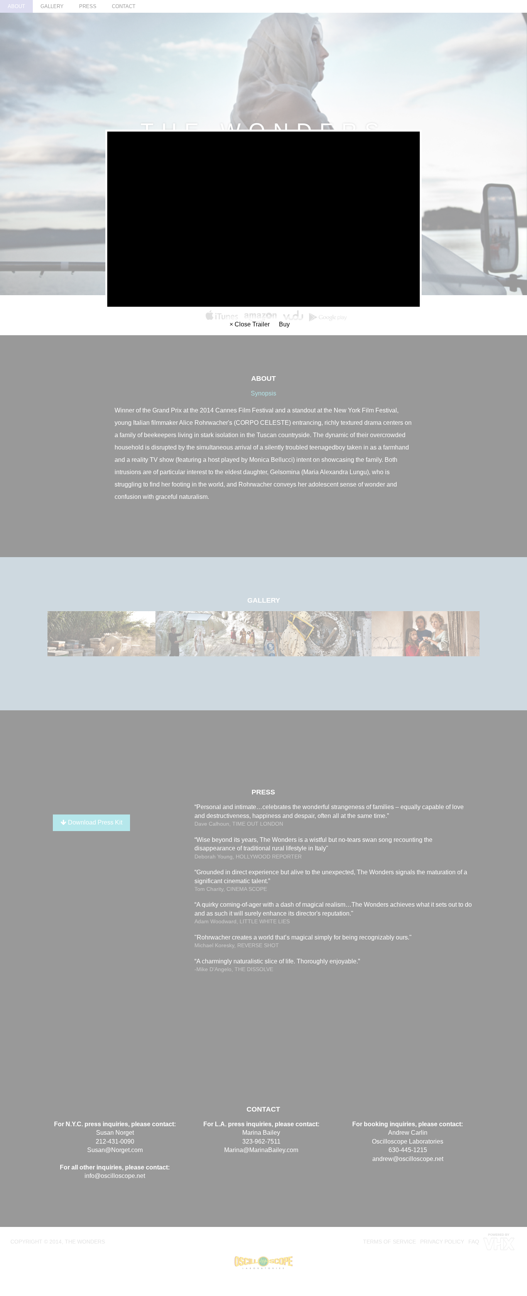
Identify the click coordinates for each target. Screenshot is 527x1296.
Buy (284, 324)
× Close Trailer (250, 324)
